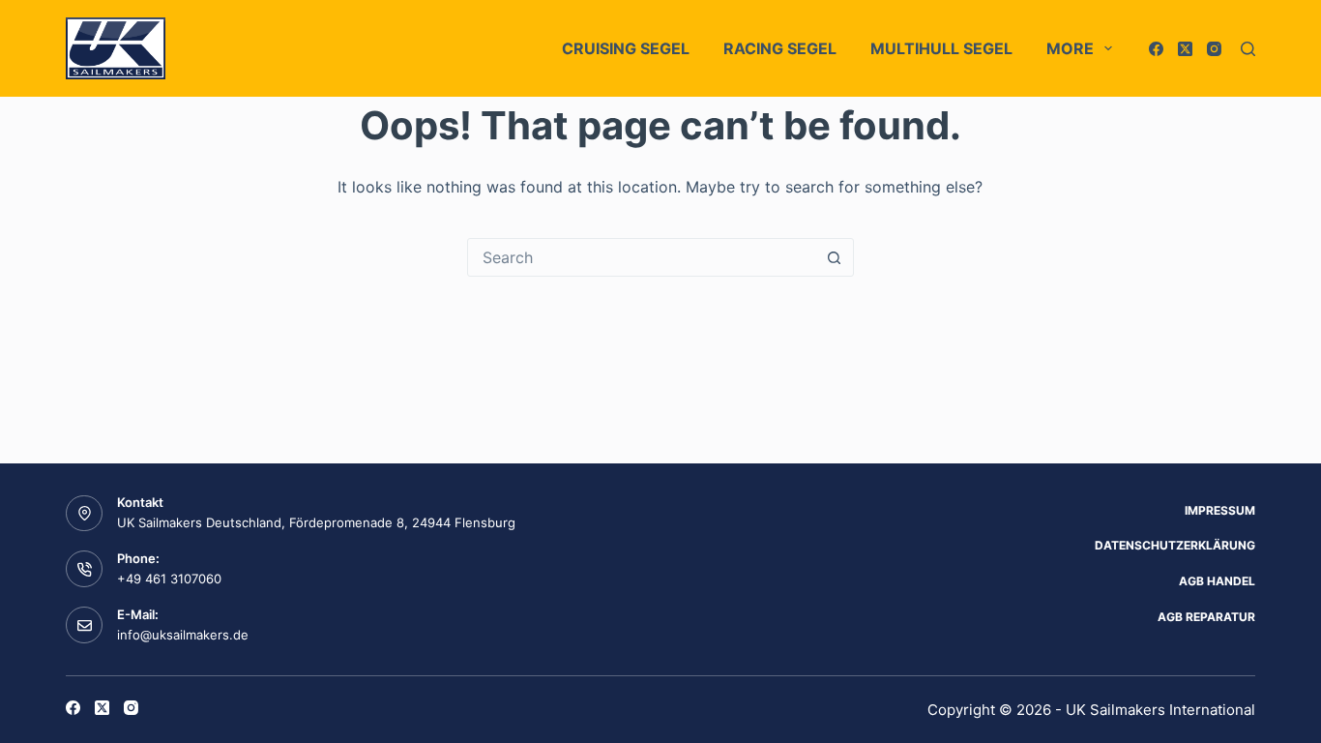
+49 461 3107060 (169, 578)
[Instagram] (1214, 49)
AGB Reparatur (1206, 616)
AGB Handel (1217, 581)
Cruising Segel (626, 48)
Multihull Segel (941, 48)
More (1070, 48)
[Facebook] (1156, 49)
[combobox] (642, 257)
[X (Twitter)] (1185, 49)
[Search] (1248, 49)
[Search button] (834, 257)
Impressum (1220, 510)
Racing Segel (780, 48)
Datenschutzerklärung (1175, 545)
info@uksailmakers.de (183, 634)
